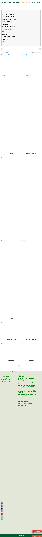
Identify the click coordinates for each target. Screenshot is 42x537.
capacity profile (11, 2)
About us (5, 2)
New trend (18, 2)
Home (2, 2)
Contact (38, 2)
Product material (26, 2)
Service (33, 2)
